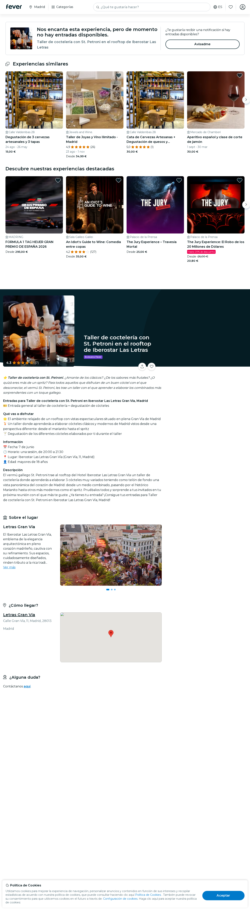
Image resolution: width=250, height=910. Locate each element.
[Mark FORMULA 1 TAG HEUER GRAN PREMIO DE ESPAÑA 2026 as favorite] (58, 180)
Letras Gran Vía (19, 614)
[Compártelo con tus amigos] (142, 367)
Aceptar (223, 895)
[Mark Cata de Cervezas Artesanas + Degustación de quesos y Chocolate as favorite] (179, 75)
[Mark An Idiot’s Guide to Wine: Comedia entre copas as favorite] (118, 180)
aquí (27, 686)
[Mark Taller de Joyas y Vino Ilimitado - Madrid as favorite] (118, 75)
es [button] (220, 7)
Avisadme (202, 44)
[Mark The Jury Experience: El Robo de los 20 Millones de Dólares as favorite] (239, 180)
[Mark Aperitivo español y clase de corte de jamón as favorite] (239, 75)
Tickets (207, 364)
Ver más (9, 567)
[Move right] (246, 100)
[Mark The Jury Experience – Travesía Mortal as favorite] (179, 180)
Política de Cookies (148, 895)
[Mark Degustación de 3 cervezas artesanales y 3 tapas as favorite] (58, 75)
